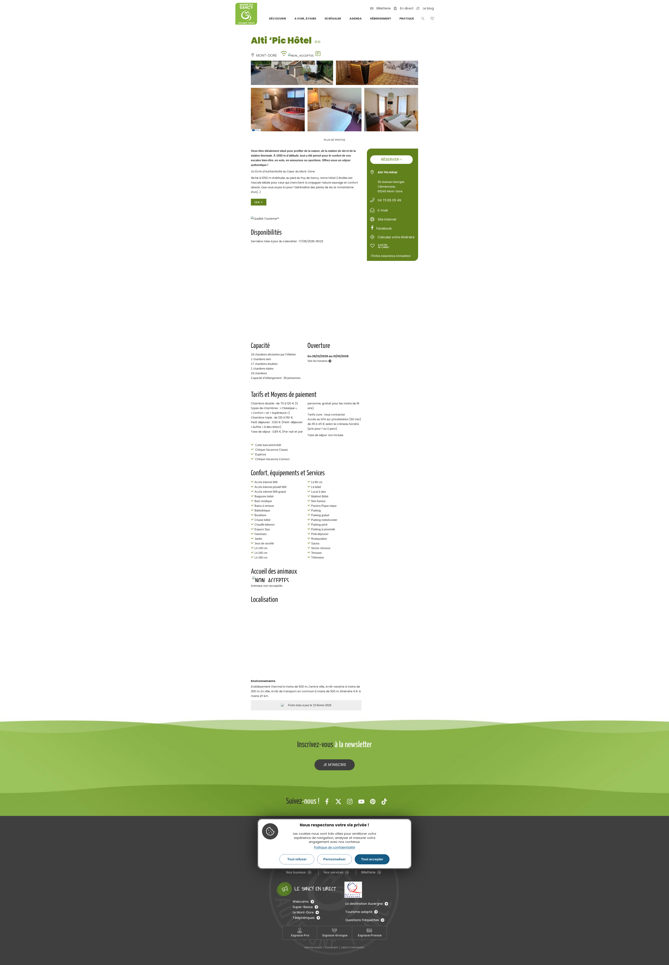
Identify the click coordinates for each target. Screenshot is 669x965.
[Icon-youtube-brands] (361, 801)
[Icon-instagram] (350, 801)
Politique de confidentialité (334, 847)
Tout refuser (297, 859)
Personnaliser (334, 859)
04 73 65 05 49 (389, 200)
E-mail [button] (383, 210)
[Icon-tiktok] (384, 801)
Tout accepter (372, 859)
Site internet (387, 219)
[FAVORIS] (432, 18)
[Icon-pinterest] (373, 801)
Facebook (384, 228)
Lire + (259, 202)
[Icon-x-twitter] (338, 801)
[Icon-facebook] (327, 801)
